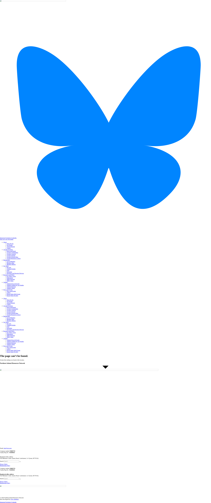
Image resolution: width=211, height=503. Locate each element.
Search (2, 461)
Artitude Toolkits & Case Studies (15, 285)
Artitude (5, 282)
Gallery (8, 292)
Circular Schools (11, 255)
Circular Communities (12, 252)
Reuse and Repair (11, 251)
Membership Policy (5, 465)
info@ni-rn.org (8, 448)
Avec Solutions (15, 499)
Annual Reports (11, 246)
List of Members (11, 261)
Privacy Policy (4, 464)
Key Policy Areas (11, 276)
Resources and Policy (9, 275)
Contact (9, 248)
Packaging (9, 272)
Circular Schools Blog (12, 257)
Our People (10, 245)
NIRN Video (10, 281)
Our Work (6, 266)
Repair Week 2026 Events (13, 294)
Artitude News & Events (13, 283)
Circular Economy (8, 249)
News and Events (7, 289)
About (5, 242)
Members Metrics (11, 264)
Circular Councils (11, 254)
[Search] (20, 461)
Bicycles (9, 267)
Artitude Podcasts (11, 286)
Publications (10, 278)
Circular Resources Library (14, 258)
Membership (6, 260)
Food (8, 270)
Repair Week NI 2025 (12, 295)
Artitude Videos (11, 288)
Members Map (10, 263)
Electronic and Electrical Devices (15, 273)
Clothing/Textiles (11, 269)
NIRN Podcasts (11, 279)
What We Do (10, 243)
